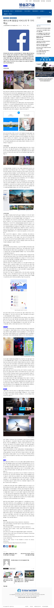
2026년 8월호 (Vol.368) (40, 53)
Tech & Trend (27, 11)
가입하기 (30, 0)
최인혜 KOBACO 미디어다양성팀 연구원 (10, 25)
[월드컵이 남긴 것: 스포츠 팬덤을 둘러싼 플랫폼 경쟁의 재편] (29, 574)
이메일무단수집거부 (37, 606)
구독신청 (10, 13)
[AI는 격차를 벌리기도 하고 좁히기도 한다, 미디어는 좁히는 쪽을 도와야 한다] (19, 574)
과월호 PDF (6, 13)
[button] (49, 12)
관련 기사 (5, 568)
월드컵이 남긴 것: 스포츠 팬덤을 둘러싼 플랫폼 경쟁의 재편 (29, 580)
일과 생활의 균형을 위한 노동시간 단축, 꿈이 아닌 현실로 (10, 554)
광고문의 (26, 606)
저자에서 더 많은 (12, 568)
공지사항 (41, 11)
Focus (11, 11)
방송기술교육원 (48, 0)
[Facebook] (27, 599)
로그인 (27, 0)
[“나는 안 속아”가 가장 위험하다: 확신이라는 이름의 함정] (8, 574)
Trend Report (35, 11)
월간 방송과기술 (6, 11)
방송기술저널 (43, 0)
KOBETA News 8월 (39, 39)
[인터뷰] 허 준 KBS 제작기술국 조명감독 (43, 28)
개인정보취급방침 (45, 606)
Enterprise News (18, 11)
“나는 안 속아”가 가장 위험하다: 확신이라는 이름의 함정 (7, 580)
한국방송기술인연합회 (36, 0)
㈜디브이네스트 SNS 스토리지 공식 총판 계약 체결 (27, 554)
